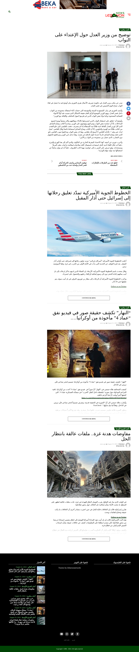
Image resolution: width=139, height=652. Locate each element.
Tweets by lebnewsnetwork (69, 568)
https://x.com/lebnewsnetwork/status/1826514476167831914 (104, 398)
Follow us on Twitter (118, 517)
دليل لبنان (67, 640)
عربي (73, 640)
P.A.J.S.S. (119, 47)
